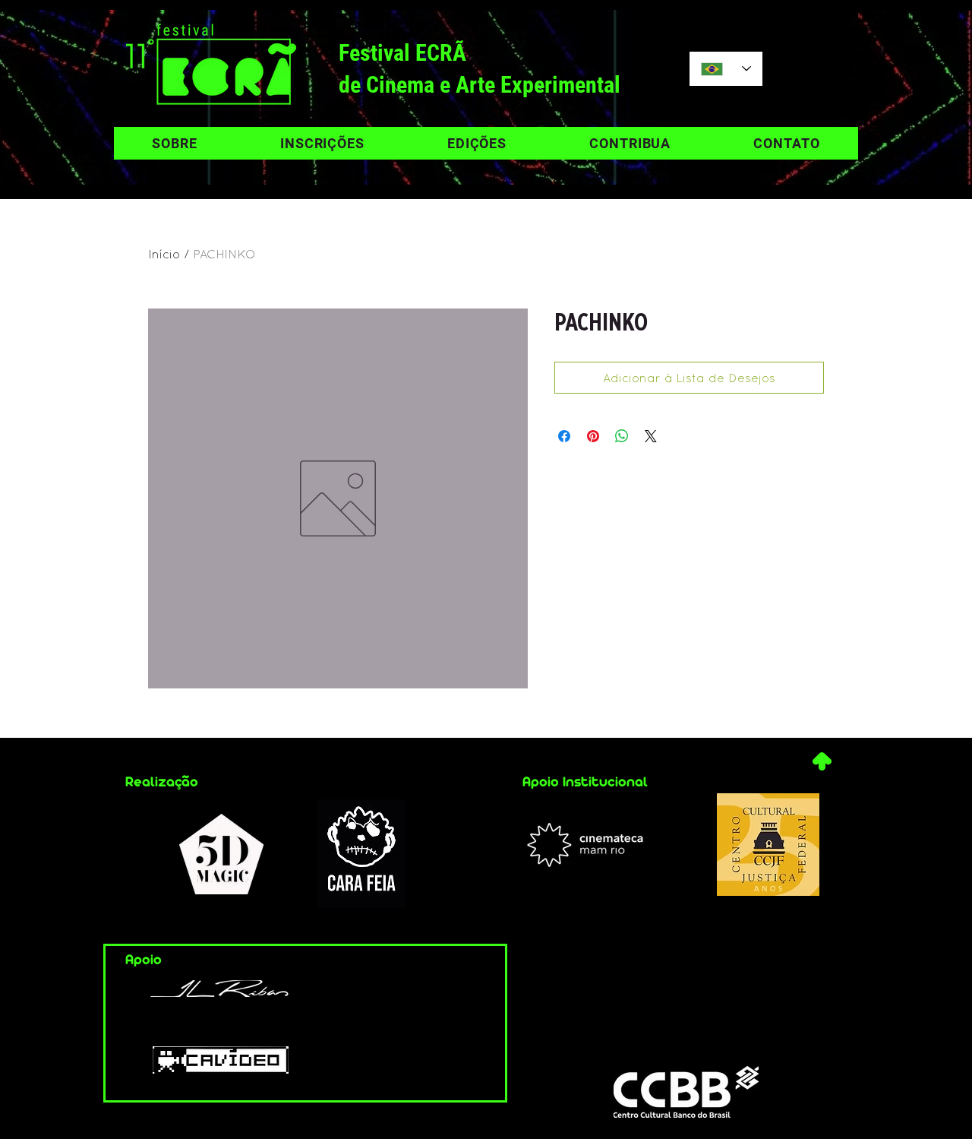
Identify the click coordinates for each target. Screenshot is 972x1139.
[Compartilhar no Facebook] (564, 436)
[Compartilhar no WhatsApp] (622, 436)
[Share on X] (651, 436)
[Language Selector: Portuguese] (726, 69)
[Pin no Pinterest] (593, 436)
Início (164, 254)
